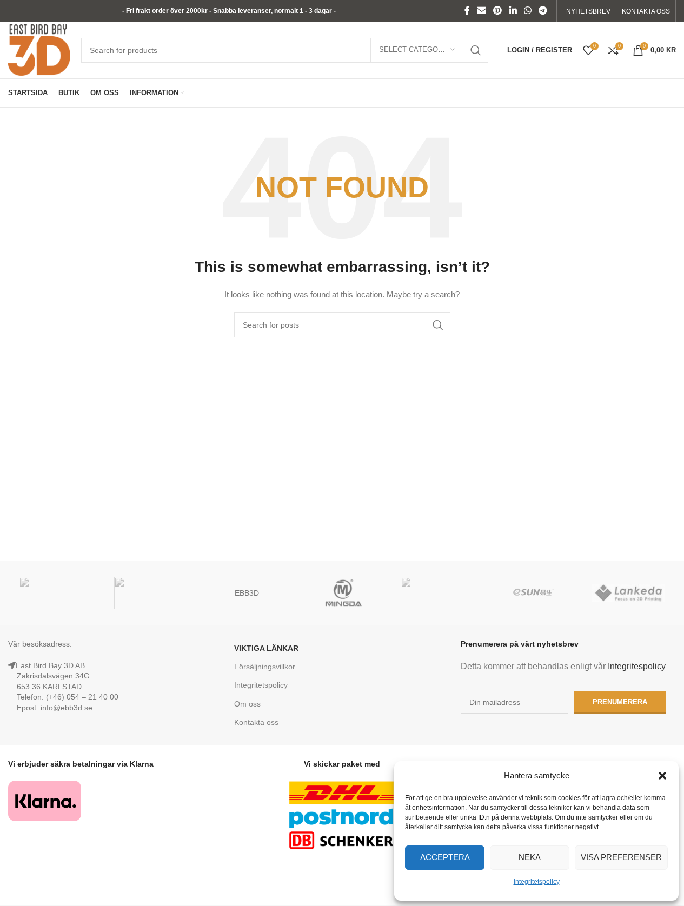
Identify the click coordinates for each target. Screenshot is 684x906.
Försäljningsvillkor (264, 666)
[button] (662, 775)
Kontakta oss (256, 722)
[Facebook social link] (467, 10)
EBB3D (247, 593)
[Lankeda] (628, 593)
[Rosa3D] (150, 593)
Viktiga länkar (266, 648)
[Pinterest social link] (498, 10)
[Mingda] (341, 593)
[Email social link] (481, 10)
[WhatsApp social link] (527, 10)
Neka (530, 857)
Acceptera (445, 857)
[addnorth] (55, 593)
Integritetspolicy (537, 881)
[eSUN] (532, 593)
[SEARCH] (475, 50)
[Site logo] (39, 49)
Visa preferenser (621, 857)
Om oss (247, 704)
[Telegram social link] (543, 10)
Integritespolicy (637, 666)
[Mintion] (437, 593)
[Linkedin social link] (513, 10)
